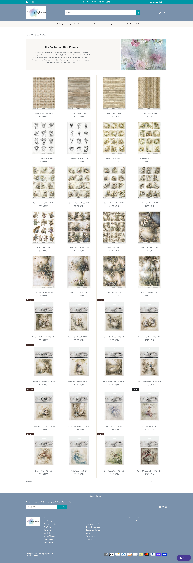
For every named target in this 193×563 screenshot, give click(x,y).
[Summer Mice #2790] (43, 227)
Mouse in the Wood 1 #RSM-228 (79, 426)
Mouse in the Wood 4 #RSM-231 (114, 382)
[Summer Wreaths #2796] (114, 137)
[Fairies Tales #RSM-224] (78, 450)
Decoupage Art (133, 518)
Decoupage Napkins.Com (45, 554)
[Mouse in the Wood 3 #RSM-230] (149, 361)
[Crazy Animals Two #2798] (43, 137)
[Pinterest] (33, 2)
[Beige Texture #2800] (114, 93)
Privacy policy (48, 542)
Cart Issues (47, 530)
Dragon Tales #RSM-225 (43, 471)
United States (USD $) (157, 2)
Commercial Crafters (93, 530)
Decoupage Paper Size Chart (95, 524)
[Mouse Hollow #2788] (114, 227)
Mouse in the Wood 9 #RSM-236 (79, 337)
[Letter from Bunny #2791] (149, 182)
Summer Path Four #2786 (44, 292)
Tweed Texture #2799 (149, 113)
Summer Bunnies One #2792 (114, 203)
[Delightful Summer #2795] (149, 137)
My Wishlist (47, 527)
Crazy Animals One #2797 (79, 158)
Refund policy (48, 539)
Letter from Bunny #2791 (149, 203)
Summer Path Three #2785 (79, 292)
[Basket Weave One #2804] (43, 93)
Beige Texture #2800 (114, 113)
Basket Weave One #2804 (44, 113)
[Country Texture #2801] (78, 93)
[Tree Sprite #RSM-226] (149, 405)
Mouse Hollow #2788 (114, 247)
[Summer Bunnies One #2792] (114, 182)
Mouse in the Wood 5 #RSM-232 (79, 382)
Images (88, 533)
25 (162, 482)
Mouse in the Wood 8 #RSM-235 (114, 337)
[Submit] (138, 12)
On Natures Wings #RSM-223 (114, 471)
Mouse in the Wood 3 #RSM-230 (149, 382)
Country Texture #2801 (79, 113)
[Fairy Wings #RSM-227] (114, 405)
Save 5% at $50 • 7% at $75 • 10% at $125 (96, 2)
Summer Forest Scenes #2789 (79, 247)
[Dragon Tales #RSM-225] (43, 450)
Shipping (46, 518)
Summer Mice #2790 (43, 247)
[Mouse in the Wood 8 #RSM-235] (114, 316)
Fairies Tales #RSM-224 (79, 471)
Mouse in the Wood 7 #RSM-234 (149, 337)
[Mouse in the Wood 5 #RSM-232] (78, 361)
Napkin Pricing (90, 521)
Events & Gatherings (93, 527)
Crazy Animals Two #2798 (44, 158)
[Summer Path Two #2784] (114, 271)
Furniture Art (132, 521)
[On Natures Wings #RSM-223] (114, 450)
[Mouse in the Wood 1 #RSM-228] (78, 405)
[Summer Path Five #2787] (149, 227)
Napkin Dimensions (92, 518)
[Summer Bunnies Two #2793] (78, 182)
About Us (89, 539)
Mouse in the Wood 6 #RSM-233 (43, 382)
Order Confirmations (50, 524)
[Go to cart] (164, 12)
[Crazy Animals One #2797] (78, 137)
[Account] (160, 12)
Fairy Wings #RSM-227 (114, 426)
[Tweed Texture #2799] (149, 93)
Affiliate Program (49, 521)
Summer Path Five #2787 (149, 247)
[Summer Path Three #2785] (78, 271)
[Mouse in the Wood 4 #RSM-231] (114, 361)
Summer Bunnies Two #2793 (79, 203)
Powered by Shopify (32, 556)
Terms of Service (49, 536)
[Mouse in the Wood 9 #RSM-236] (78, 316)
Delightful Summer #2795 (149, 158)
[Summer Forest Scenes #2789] (78, 227)
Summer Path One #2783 (149, 292)
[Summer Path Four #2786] (43, 271)
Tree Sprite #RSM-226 (149, 426)
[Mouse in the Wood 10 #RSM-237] (43, 316)
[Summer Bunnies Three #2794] (43, 182)
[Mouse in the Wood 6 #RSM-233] (43, 361)
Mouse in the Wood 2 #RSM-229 (44, 426)
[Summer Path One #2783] (149, 271)
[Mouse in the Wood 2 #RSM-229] (43, 405)
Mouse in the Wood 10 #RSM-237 (43, 337)
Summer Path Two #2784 (114, 292)
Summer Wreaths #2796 (114, 158)
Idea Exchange (48, 533)
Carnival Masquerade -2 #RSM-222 (149, 471)
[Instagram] (30, 2)
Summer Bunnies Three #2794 (43, 203)
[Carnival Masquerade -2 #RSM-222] (149, 450)
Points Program (91, 536)
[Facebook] (27, 2)
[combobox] (100, 12)
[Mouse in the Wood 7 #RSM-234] (149, 316)
